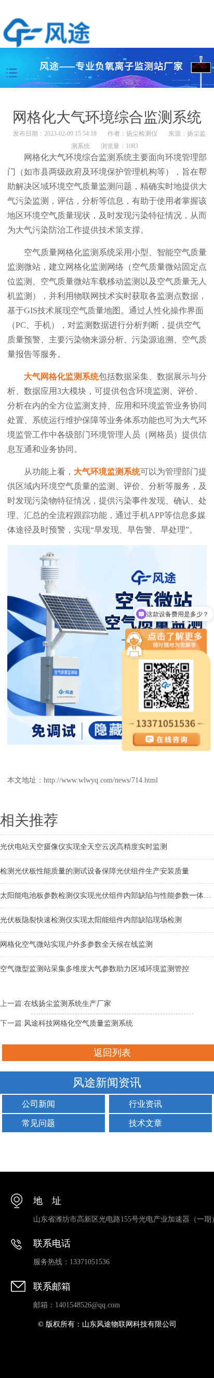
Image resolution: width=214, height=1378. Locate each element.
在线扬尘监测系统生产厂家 (67, 1004)
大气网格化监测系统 (61, 376)
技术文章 (145, 1123)
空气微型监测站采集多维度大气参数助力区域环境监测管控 (94, 969)
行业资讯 (145, 1103)
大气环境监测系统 (107, 471)
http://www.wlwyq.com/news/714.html (101, 780)
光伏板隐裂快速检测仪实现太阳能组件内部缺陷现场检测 (91, 920)
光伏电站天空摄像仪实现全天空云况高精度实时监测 (83, 847)
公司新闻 (38, 1103)
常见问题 (38, 1123)
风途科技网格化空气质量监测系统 (78, 1023)
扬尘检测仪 (141, 133)
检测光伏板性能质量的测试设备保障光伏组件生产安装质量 (94, 871)
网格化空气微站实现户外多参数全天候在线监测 (76, 944)
